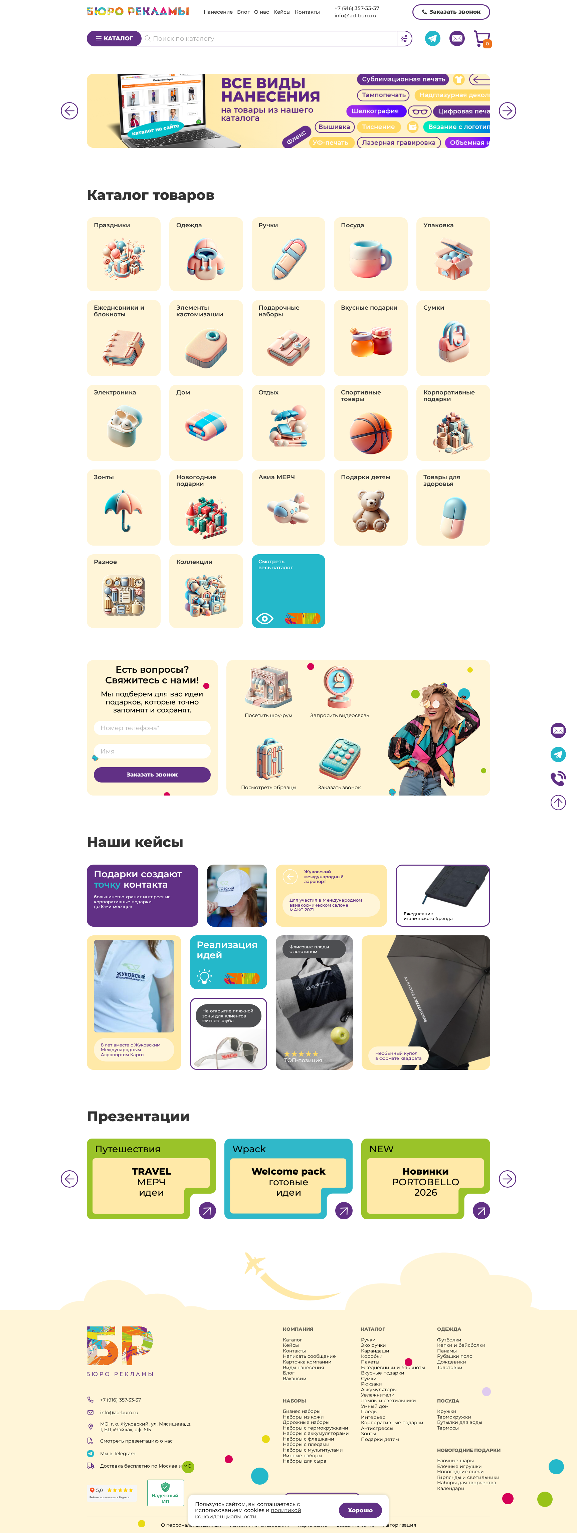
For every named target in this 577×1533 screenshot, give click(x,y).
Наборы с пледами (306, 1444)
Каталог (118, 38)
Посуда (352, 225)
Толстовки (449, 1367)
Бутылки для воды (459, 1422)
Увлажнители (378, 1395)
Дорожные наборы (306, 1422)
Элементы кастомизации (199, 311)
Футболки (449, 1340)
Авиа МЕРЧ (276, 477)
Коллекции (194, 562)
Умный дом (375, 1406)
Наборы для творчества (466, 1483)
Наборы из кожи (303, 1417)
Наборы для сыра (304, 1461)
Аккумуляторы (379, 1390)
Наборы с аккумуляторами (316, 1433)
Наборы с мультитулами (313, 1450)
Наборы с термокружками (315, 1428)
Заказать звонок (454, 11)
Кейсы (282, 12)
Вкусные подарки (369, 307)
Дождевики (451, 1362)
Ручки (268, 225)
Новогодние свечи (460, 1472)
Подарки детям (366, 477)
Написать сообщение (309, 1356)
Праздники (112, 225)
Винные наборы (302, 1456)
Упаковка (438, 225)
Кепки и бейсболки (461, 1345)
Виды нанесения (303, 1367)
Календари (450, 1488)
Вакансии (295, 1379)
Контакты (307, 12)
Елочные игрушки (459, 1466)
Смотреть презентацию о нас (136, 1441)
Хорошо (360, 1510)
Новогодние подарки (196, 480)
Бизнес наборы (302, 1411)
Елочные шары (455, 1461)
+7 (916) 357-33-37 (357, 8)
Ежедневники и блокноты (119, 311)
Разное (105, 562)
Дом (183, 392)
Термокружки (454, 1417)
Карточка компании (307, 1362)
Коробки (372, 1356)
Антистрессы (377, 1428)
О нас (261, 12)
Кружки (446, 1411)
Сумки (433, 307)
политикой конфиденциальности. (248, 1513)
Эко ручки (373, 1345)
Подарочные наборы (279, 311)
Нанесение (218, 12)
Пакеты (370, 1362)
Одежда (189, 225)
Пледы (369, 1412)
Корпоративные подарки (449, 395)
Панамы (447, 1351)
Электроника (115, 392)
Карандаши (375, 1351)
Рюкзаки (371, 1384)
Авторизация (399, 1525)
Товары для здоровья (441, 480)
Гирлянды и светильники (468, 1477)
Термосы (448, 1428)
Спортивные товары (361, 395)
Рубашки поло (454, 1356)
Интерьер (373, 1417)
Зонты (104, 477)
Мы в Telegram (118, 1454)
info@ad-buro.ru (355, 15)
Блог (243, 12)
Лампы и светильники (388, 1401)
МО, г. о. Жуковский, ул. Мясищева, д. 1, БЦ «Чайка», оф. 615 (145, 1426)
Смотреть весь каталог (275, 564)
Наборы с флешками (308, 1439)
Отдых (268, 392)
